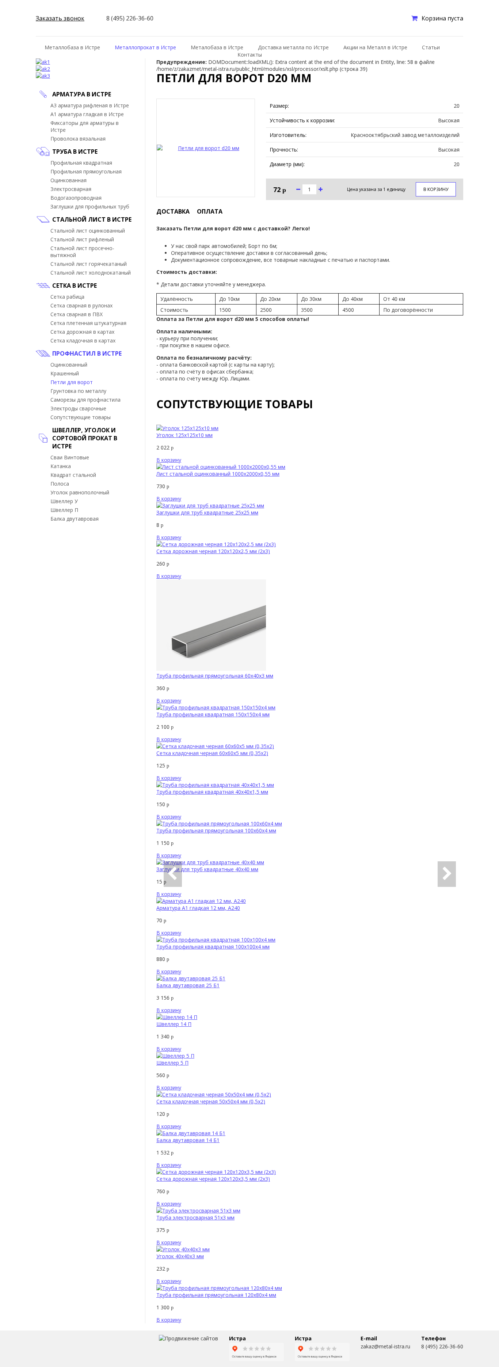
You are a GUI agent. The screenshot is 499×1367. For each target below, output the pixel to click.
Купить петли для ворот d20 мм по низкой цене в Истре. (62, 1348)
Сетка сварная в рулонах (81, 305)
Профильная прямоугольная (86, 171)
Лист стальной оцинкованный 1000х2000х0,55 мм (217, 473)
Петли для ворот (71, 382)
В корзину (435, 189)
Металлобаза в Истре (72, 47)
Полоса (59, 483)
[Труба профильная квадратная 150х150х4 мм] (215, 707)
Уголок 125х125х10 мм (184, 435)
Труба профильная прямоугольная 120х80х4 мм (216, 1294)
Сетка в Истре (74, 286)
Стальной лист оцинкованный (87, 230)
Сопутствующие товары (80, 417)
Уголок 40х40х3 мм (180, 1256)
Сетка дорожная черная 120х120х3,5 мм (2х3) (213, 1178)
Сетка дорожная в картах (82, 331)
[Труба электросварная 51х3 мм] (198, 1210)
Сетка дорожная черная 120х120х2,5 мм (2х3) (213, 551)
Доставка (173, 211)
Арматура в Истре (81, 94)
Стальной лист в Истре (92, 219)
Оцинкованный (68, 364)
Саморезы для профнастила (85, 399)
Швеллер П (64, 509)
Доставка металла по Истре (293, 47)
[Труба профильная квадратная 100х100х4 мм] (215, 939)
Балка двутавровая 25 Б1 (188, 985)
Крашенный (64, 373)
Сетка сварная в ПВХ (76, 314)
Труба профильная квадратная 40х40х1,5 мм (212, 791)
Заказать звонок (60, 18)
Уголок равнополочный (79, 492)
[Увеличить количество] (321, 189)
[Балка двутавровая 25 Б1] (190, 978)
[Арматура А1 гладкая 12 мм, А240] (201, 900)
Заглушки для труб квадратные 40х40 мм (207, 869)
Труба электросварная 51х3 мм (195, 1217)
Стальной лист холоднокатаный (90, 272)
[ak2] (43, 68)
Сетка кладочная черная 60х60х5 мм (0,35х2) (212, 753)
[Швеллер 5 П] (175, 1055)
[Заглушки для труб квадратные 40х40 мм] (210, 862)
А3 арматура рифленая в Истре (89, 105)
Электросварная (70, 188)
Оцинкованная (68, 180)
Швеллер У (64, 501)
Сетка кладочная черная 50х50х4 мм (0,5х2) (210, 1101)
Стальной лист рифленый (82, 239)
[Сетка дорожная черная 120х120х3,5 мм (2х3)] (216, 1171)
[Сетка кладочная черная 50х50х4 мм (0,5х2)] (213, 1094)
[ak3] (43, 75)
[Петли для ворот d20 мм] (206, 148)
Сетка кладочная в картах (82, 340)
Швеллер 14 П (173, 1024)
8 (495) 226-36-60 (442, 1346)
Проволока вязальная (78, 138)
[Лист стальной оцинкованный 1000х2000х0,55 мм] (220, 466)
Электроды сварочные (78, 408)
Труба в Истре (75, 152)
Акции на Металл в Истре (375, 47)
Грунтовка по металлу (78, 390)
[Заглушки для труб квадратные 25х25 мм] (210, 505)
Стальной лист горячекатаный (88, 263)
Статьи (431, 47)
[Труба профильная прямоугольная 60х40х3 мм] (211, 668)
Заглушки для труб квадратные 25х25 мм (207, 512)
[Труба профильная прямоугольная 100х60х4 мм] (219, 823)
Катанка (60, 466)
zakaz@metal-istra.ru (385, 1346)
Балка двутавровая (74, 518)
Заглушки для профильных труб (89, 206)
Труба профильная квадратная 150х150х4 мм (213, 714)
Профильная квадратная (81, 162)
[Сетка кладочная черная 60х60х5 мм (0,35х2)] (215, 746)
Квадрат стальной (73, 474)
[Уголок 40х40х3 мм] (183, 1249)
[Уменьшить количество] (298, 189)
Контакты (249, 54)
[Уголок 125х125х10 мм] (187, 428)
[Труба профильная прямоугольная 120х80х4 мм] (219, 1287)
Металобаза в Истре (217, 47)
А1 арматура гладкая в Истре (87, 114)
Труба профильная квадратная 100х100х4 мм (213, 946)
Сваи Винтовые (69, 457)
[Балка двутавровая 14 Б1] (190, 1133)
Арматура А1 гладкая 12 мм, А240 (198, 907)
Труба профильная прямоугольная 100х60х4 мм (216, 830)
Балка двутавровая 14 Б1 (188, 1140)
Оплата (209, 211)
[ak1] (43, 61)
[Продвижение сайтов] (188, 1338)
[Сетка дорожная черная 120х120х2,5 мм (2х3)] (216, 544)
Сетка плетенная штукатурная (88, 322)
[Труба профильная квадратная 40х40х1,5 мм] (215, 784)
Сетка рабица (67, 296)
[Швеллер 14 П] (176, 1017)
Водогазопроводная (76, 197)
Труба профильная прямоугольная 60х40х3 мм (214, 675)
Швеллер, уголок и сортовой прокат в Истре (84, 438)
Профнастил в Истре (87, 353)
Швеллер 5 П (172, 1062)
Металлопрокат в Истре (145, 47)
